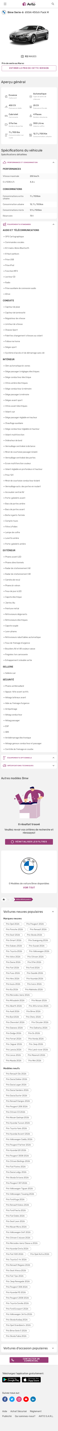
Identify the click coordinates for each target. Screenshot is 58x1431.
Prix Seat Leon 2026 (15, 1221)
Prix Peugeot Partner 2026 (18, 1145)
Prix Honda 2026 (36, 1039)
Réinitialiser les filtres (31, 842)
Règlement (36, 1411)
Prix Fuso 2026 (13, 973)
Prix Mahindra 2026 (34, 989)
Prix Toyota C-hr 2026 (16, 1259)
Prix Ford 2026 (33, 968)
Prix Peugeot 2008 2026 (17, 1298)
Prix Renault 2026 (38, 929)
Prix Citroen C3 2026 (15, 1112)
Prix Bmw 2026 (33, 1011)
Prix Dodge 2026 (13, 1033)
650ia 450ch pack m (23, 899)
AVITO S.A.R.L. (46, 1416)
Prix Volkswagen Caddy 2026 (19, 1139)
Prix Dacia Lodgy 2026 (16, 1172)
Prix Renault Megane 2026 (18, 1265)
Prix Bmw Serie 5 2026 (16, 1331)
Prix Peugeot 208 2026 (17, 1106)
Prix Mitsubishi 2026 (15, 1000)
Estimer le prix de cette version (29, 68)
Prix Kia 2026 (12, 989)
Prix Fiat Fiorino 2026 (16, 1167)
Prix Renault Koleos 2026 (17, 1205)
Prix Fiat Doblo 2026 (15, 1216)
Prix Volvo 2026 (13, 957)
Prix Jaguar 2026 (14, 1044)
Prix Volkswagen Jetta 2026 (19, 1314)
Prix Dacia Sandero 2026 (17, 1090)
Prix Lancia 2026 (13, 1050)
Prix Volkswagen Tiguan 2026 (19, 1188)
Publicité (7, 1416)
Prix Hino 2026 (12, 978)
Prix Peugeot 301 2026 (16, 1183)
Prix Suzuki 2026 (36, 946)
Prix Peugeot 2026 (35, 924)
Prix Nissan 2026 (39, 1000)
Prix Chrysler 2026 (40, 1022)
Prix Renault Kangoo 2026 (18, 1101)
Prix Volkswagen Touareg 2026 (20, 1194)
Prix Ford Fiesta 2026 (16, 1210)
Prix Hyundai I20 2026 (16, 1150)
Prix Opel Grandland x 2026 (18, 1325)
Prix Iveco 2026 (34, 984)
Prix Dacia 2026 (13, 962)
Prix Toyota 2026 (14, 951)
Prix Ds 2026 (34, 1033)
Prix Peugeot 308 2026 (17, 1287)
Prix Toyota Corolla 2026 (17, 1303)
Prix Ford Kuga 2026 (15, 1199)
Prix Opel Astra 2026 (39, 1254)
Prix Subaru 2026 (14, 946)
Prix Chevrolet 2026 (15, 1022)
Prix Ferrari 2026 (13, 1039)
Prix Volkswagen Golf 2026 (18, 1232)
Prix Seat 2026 (13, 935)
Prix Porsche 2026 (14, 929)
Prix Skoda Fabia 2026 (16, 1336)
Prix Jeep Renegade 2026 (18, 1281)
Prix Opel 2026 (12, 924)
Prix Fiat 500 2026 (14, 1254)
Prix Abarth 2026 (14, 1006)
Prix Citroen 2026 (35, 957)
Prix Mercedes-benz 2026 (18, 995)
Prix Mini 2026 (34, 1060)
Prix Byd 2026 (12, 1017)
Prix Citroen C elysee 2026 (18, 1238)
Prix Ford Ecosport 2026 (17, 1309)
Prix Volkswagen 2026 (39, 951)
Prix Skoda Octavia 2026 (17, 1178)
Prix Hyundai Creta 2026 (17, 1249)
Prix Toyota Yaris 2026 (16, 1128)
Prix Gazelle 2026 (35, 973)
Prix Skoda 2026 (34, 935)
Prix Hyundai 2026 (34, 978)
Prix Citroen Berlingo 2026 (18, 1161)
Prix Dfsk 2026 (34, 962)
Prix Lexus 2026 (13, 1055)
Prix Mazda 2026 (13, 1060)
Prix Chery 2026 (33, 1017)
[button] (29, 162)
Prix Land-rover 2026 (38, 1050)
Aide (4, 1411)
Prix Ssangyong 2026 (38, 940)
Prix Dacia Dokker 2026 (16, 1079)
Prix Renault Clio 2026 (16, 1074)
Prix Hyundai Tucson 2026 (18, 1123)
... (8, 899)
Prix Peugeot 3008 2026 (17, 1156)
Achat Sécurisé (18, 1411)
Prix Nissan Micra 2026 (16, 1227)
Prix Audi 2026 (12, 1011)
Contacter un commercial (31, 1360)
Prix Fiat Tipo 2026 (15, 1276)
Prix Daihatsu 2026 (38, 1028)
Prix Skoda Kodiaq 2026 (17, 1320)
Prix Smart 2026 (13, 940)
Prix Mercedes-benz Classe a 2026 (22, 1243)
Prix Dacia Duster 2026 (16, 1096)
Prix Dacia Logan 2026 (16, 1085)
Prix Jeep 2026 (36, 1044)
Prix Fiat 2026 (12, 968)
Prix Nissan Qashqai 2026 (17, 1117)
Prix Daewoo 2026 (14, 1028)
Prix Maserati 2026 (36, 1055)
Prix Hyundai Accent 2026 (18, 1134)
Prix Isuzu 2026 (13, 984)
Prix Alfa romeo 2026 (38, 1006)
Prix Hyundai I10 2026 (16, 1292)
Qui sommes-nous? (25, 1416)
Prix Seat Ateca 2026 (16, 1270)
